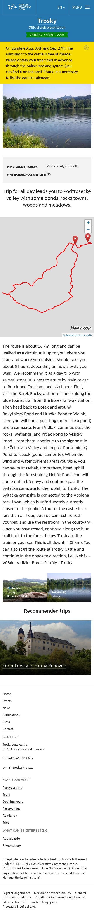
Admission (10, 815)
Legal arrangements (17, 893)
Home (7, 694)
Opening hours (13, 801)
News (6, 708)
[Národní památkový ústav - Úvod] (19, 7)
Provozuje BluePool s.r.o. (19, 906)
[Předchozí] (10, 588)
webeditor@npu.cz (44, 902)
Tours (6, 794)
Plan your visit (12, 787)
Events (7, 701)
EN (60, 7)
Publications (11, 715)
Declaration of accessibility (53, 893)
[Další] (83, 588)
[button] (75, 240)
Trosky (47, 21)
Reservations (11, 808)
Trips (6, 822)
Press (6, 722)
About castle (11, 838)
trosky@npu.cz (23, 767)
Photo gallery (12, 845)
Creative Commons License (58, 864)
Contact (8, 729)
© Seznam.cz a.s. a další (77, 335)
